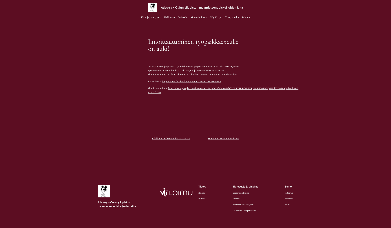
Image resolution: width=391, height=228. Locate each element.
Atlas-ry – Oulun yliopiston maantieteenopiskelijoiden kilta (202, 7)
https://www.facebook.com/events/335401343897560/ (191, 81)
